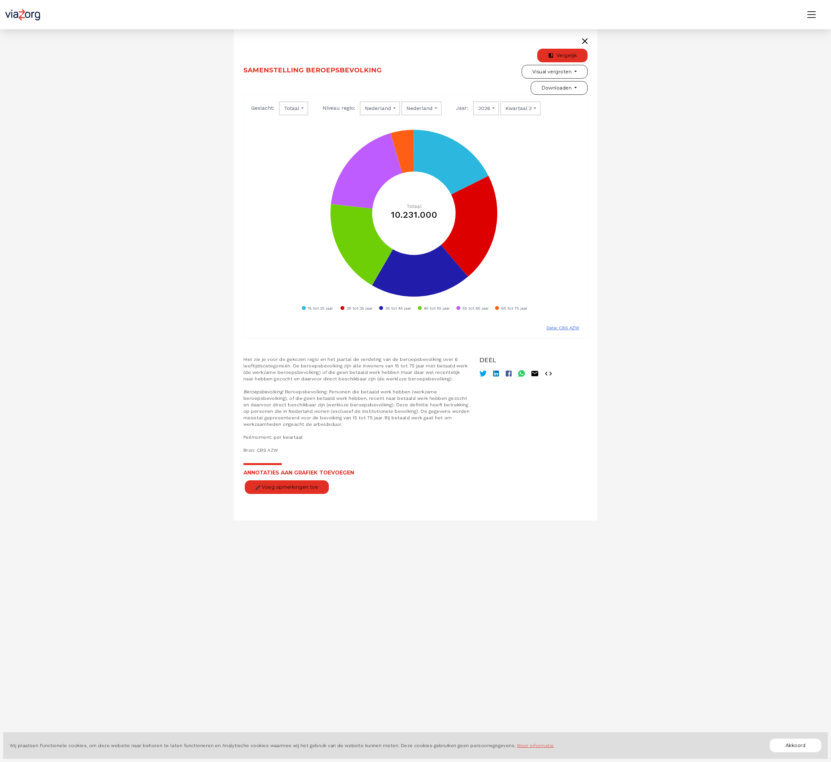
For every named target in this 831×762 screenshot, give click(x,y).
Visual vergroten (552, 72)
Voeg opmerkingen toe (289, 487)
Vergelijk (566, 55)
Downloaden (557, 88)
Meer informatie (535, 745)
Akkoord (795, 745)
